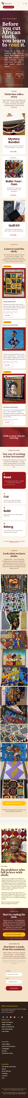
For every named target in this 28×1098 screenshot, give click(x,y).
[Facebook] (3, 1017)
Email (7, 978)
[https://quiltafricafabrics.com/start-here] (2, 3)
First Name (8, 971)
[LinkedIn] (11, 1017)
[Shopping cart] (23, 3)
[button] (26, 3)
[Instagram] (7, 1017)
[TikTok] (18, 1017)
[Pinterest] (22, 1017)
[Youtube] (14, 1017)
